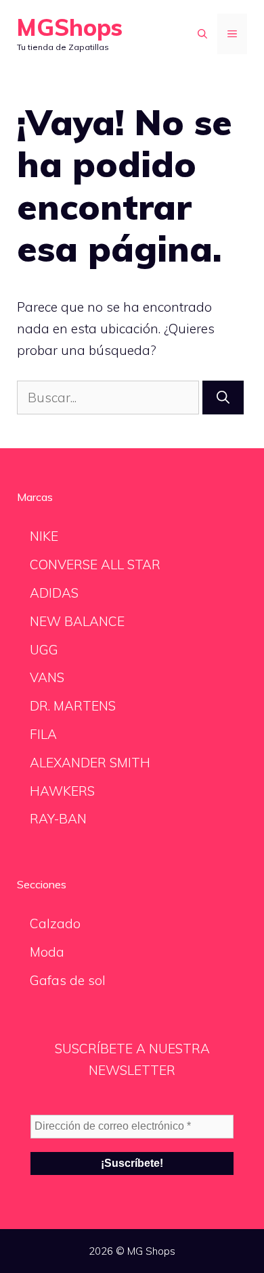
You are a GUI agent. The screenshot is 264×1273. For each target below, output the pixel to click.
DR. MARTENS (73, 706)
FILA (43, 734)
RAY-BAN (58, 819)
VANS (47, 677)
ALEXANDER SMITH (90, 762)
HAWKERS (62, 791)
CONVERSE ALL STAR (95, 564)
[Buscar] (223, 398)
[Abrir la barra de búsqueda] (202, 34)
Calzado (55, 923)
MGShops (70, 27)
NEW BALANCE (77, 621)
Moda (47, 952)
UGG (44, 650)
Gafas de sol (68, 980)
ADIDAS (54, 593)
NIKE (44, 536)
